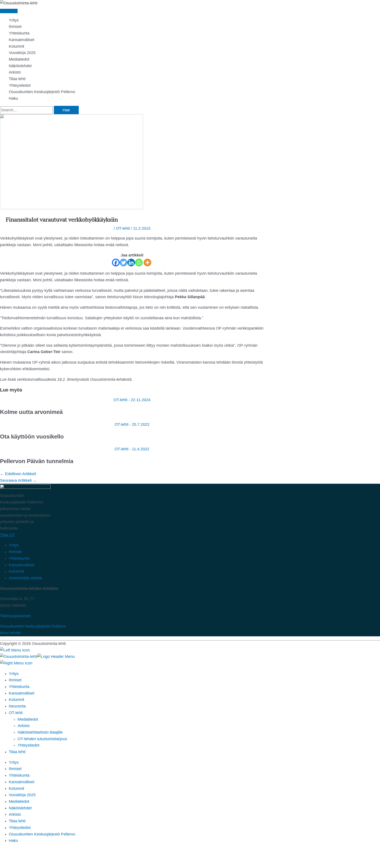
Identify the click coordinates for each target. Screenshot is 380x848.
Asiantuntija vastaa (25, 578)
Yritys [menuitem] (14, 673)
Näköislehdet (20, 66)
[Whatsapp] (139, 262)
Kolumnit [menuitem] (16, 699)
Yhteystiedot (20, 85)
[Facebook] (116, 262)
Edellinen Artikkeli (18, 474)
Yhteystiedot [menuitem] (28, 745)
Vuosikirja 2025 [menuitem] (22, 795)
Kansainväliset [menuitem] (21, 693)
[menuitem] (17, 752)
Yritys (14, 20)
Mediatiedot (19, 59)
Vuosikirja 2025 (22, 53)
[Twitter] (123, 262)
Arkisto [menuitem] (24, 726)
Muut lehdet (10, 633)
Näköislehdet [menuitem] (20, 808)
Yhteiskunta (19, 33)
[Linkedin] (131, 262)
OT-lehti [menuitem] (16, 713)
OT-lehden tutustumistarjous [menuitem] (42, 739)
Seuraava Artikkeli (18, 480)
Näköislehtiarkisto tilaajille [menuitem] (40, 732)
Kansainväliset (21, 40)
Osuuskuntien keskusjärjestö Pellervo (33, 626)
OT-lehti (123, 228)
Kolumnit (16, 46)
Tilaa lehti (17, 79)
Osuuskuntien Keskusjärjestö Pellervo (42, 92)
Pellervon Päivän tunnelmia (36, 461)
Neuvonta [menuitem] (17, 706)
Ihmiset (15, 26)
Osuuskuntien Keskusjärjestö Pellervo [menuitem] (42, 834)
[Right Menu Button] (16, 663)
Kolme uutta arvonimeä (32, 412)
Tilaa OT (7, 535)
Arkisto (15, 72)
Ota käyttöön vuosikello (32, 436)
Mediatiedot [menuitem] (28, 719)
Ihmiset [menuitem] (15, 680)
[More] (147, 262)
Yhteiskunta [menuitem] (19, 686)
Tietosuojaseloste (15, 616)
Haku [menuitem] (13, 840)
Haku (13, 98)
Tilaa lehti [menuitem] (17, 821)
